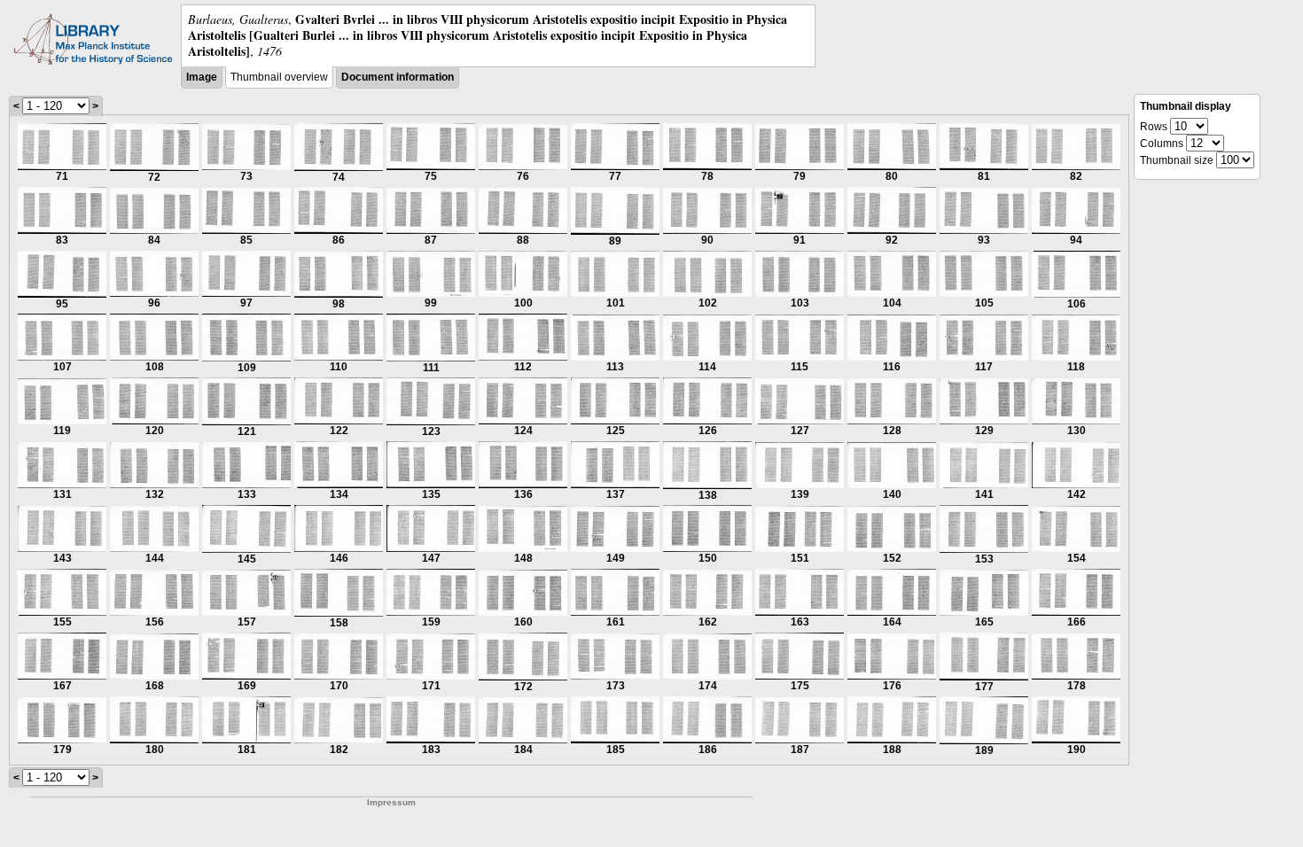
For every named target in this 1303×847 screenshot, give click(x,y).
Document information (397, 77)
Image (201, 77)
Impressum (391, 802)
